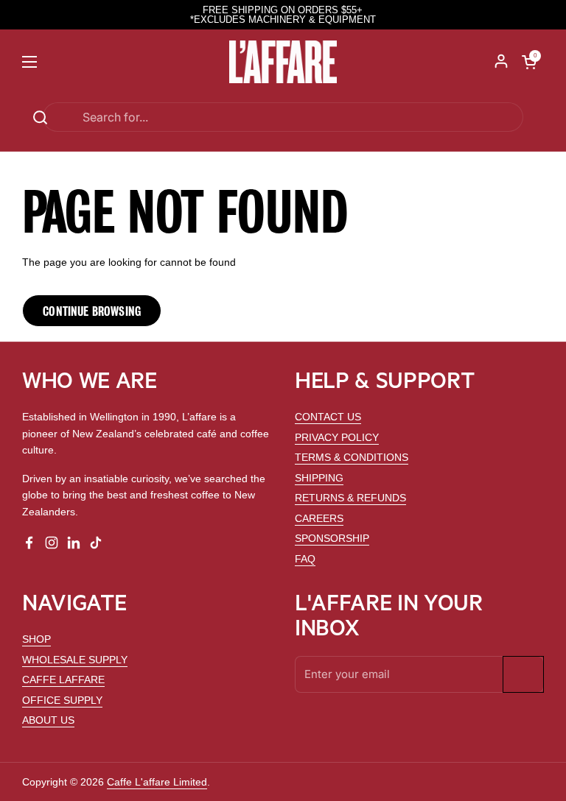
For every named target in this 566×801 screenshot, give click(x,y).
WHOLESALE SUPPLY (74, 660)
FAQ (305, 559)
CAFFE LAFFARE (63, 679)
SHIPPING (319, 478)
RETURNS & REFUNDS (350, 498)
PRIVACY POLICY (337, 437)
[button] (529, 62)
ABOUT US (48, 720)
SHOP (36, 639)
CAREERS (319, 518)
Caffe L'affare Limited (157, 782)
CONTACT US (328, 417)
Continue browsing (92, 310)
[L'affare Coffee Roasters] (283, 61)
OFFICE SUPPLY (62, 700)
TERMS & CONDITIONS (351, 457)
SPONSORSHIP (332, 538)
